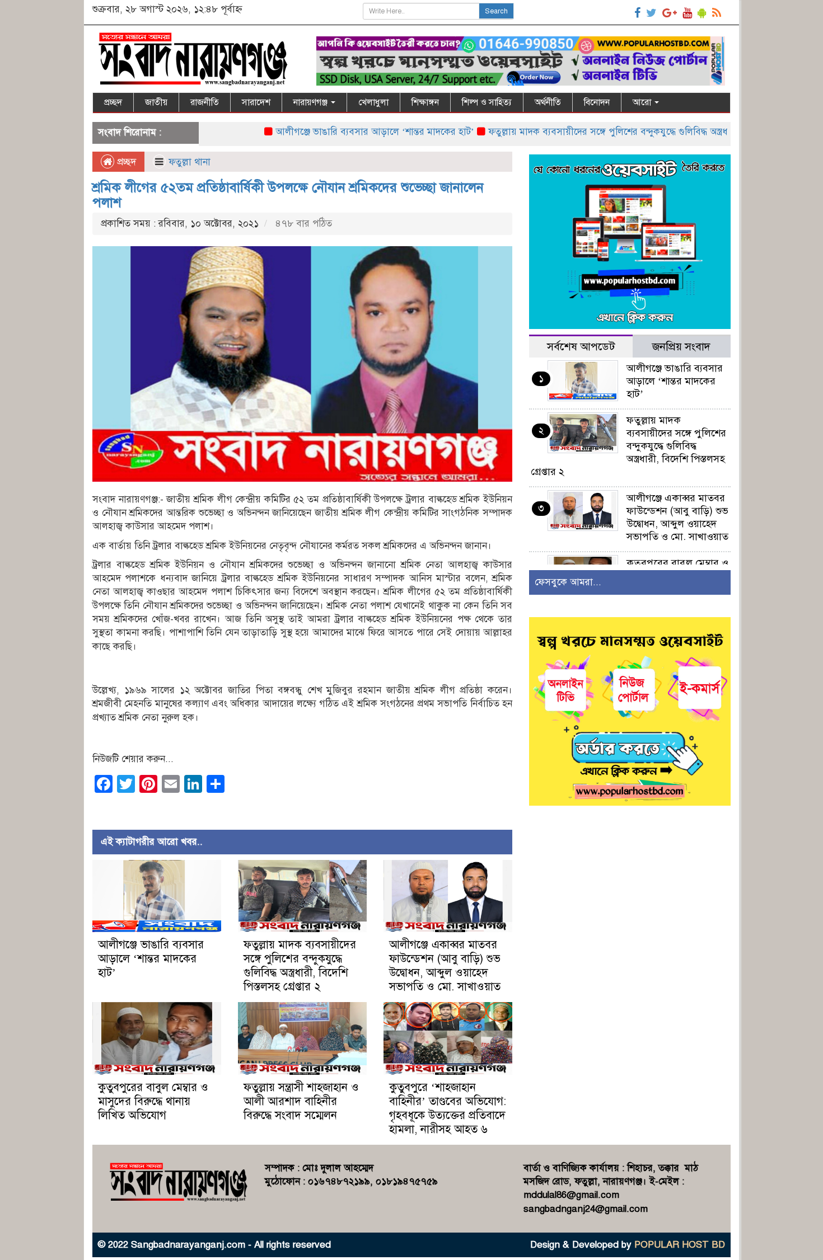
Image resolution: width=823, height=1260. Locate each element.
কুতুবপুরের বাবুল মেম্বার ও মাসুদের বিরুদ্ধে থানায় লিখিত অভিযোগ (153, 1101)
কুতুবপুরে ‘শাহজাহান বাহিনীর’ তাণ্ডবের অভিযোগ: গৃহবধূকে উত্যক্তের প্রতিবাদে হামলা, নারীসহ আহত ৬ (447, 1108)
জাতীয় (156, 102)
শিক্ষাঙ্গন (425, 102)
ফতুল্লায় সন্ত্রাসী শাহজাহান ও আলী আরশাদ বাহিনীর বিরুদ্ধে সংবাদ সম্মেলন (301, 1101)
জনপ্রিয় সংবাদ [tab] (681, 347)
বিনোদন (597, 102)
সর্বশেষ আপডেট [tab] (581, 347)
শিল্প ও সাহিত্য (487, 102)
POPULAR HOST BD (679, 1244)
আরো (643, 102)
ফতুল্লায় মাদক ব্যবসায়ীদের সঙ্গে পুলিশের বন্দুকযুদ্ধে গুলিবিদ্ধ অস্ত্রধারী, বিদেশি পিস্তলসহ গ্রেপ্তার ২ (625, 132)
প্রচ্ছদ (113, 102)
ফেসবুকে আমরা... (568, 582)
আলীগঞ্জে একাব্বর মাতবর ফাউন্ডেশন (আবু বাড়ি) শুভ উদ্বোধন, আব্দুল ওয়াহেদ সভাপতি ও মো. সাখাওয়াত (445, 966)
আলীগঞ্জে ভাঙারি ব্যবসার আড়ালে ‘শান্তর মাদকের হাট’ (337, 132)
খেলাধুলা (373, 102)
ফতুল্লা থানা (190, 162)
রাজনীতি (204, 102)
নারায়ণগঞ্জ (311, 102)
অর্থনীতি (548, 102)
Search (496, 11)
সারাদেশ (256, 102)
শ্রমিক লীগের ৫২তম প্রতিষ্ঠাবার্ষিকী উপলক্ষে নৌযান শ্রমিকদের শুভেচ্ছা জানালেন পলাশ (288, 194)
